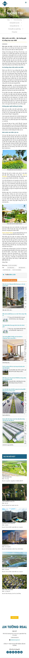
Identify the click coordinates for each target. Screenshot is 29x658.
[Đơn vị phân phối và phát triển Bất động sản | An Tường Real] (4, 3)
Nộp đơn (14, 617)
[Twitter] (13, 652)
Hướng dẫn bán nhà (14, 25)
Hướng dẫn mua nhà (14, 22)
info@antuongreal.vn (15, 639)
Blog (8, 19)
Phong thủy (14, 32)
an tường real (11, 267)
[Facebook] (7, 652)
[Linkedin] (18, 652)
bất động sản (22, 267)
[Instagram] (10, 652)
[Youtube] (16, 652)
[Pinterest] (21, 652)
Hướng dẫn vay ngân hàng (14, 28)
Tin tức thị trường (18, 19)
